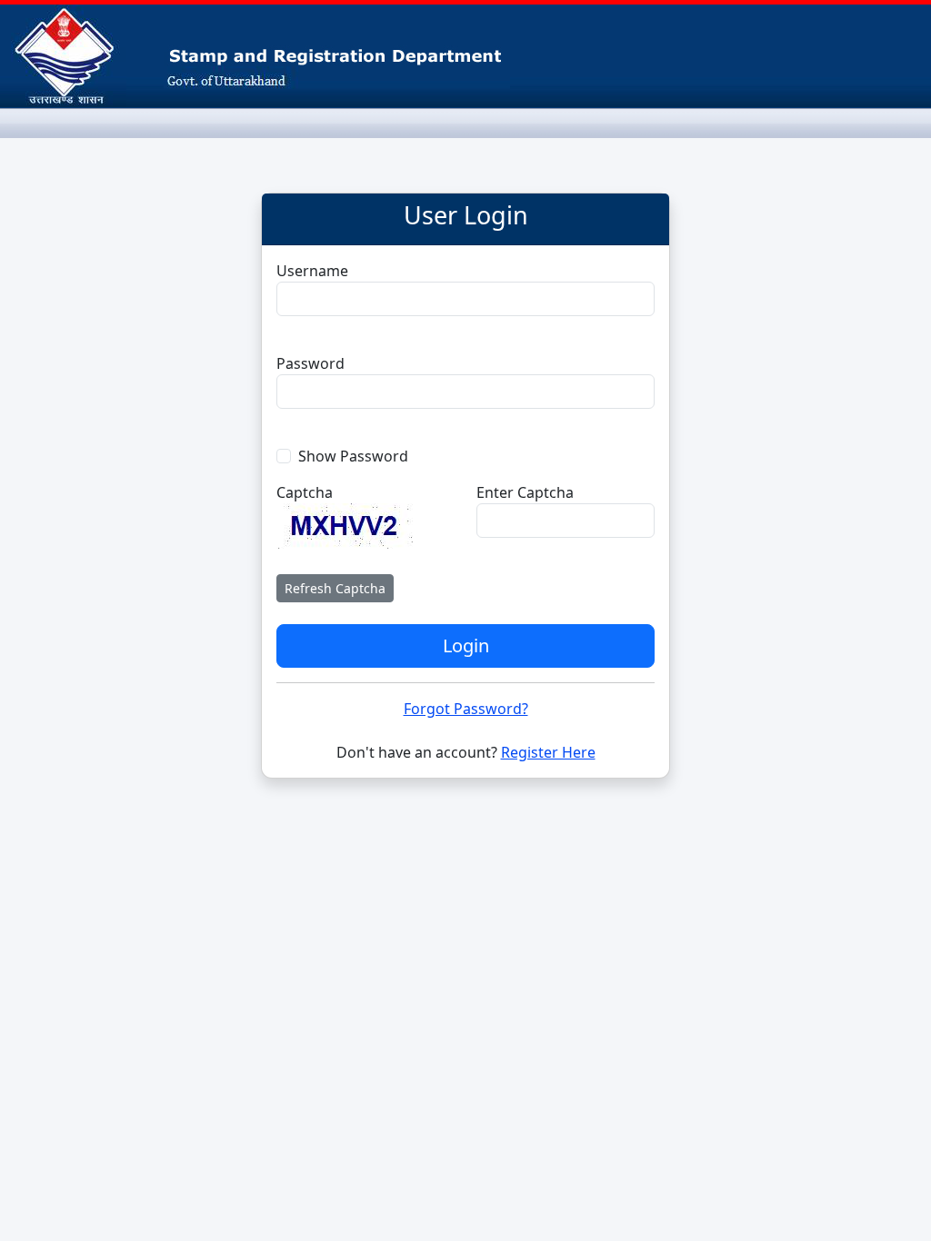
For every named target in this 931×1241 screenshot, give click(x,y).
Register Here (548, 752)
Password (310, 363)
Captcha (304, 492)
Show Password (353, 456)
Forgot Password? (466, 709)
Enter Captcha (525, 492)
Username (312, 271)
